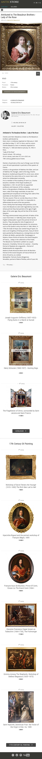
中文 (39, 3)
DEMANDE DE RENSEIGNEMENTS (15, 92)
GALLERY (13, 126)
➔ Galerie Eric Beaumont (17, 100)
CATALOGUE (4, 7)
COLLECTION (20, 126)
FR (34, 3)
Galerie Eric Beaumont (20, 112)
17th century (9, 264)
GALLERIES (14, 7)
